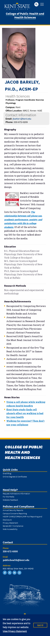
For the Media (8, 496)
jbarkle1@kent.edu (22, 118)
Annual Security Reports (13, 510)
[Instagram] (19, 572)
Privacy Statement (10, 522)
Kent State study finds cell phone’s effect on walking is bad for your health (24, 413)
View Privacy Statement (15, 631)
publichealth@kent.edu (16, 560)
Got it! (40, 625)
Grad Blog (7, 473)
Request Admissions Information (16, 493)
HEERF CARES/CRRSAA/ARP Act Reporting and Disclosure (22, 518)
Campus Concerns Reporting (15, 513)
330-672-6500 (10, 551)
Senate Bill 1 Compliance (13, 525)
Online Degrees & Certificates (15, 476)
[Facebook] (5, 572)
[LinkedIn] (14, 572)
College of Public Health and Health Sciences (25, 15)
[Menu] (42, 4)
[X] (10, 572)
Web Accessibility (10, 529)
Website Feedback (10, 499)
